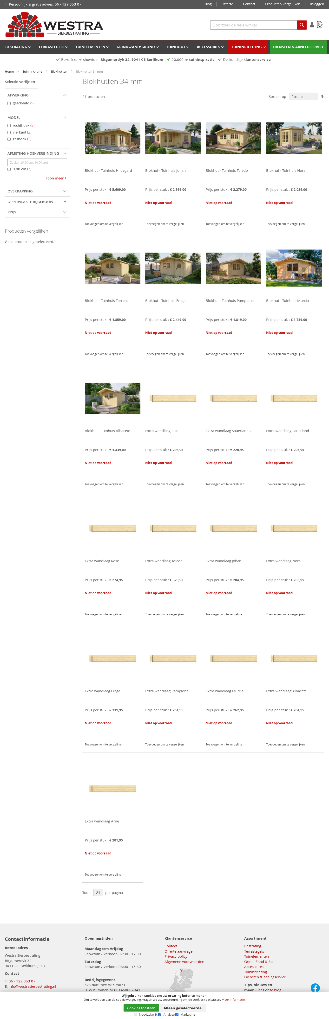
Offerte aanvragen (179, 951)
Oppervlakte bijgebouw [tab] (30, 201)
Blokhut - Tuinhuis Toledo (227, 170)
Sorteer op (277, 96)
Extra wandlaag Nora (283, 560)
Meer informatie (233, 999)
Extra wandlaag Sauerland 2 (229, 430)
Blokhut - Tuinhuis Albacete (107, 430)
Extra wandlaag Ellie (161, 430)
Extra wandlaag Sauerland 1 (289, 430)
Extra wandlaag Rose (102, 560)
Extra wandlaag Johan (223, 560)
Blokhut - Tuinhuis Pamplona (230, 300)
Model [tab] (13, 117)
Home (9, 71)
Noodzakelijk (148, 1014)
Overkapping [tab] (20, 191)
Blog (208, 4)
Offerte (227, 4)
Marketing (187, 1014)
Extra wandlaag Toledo (164, 560)
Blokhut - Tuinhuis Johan (165, 170)
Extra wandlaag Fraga (102, 690)
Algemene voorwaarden (184, 961)
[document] (164, 1005)
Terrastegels (254, 951)
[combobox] (258, 25)
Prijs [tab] (11, 212)
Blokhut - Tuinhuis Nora (285, 170)
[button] (89, 215)
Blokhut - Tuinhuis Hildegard (108, 170)
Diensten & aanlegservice (265, 976)
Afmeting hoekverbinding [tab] (33, 153)
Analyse (169, 1014)
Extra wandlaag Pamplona (166, 690)
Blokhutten (59, 71)
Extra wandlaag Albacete (286, 690)
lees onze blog (269, 989)
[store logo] (54, 25)
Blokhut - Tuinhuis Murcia (287, 300)
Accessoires (253, 966)
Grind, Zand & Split (260, 961)
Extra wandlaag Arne (102, 821)
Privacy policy (175, 956)
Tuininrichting (33, 71)
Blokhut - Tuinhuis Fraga (165, 300)
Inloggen (317, 4)
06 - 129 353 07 (22, 981)
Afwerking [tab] (18, 95)
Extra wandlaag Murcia (224, 690)
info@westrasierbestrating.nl (32, 986)
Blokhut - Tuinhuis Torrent (106, 300)
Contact (249, 4)
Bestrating (252, 945)
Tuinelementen (256, 956)
